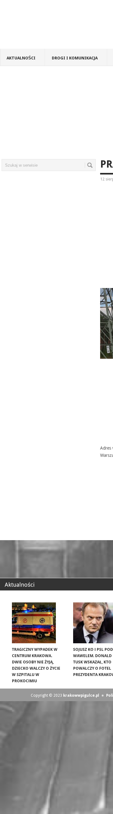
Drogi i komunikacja (75, 58)
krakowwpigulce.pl (81, 695)
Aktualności (21, 58)
